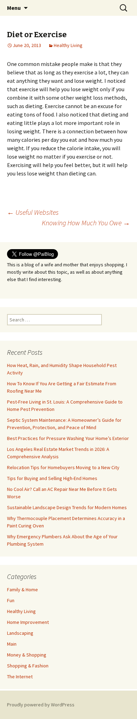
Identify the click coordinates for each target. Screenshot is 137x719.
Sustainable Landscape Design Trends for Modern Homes (67, 507)
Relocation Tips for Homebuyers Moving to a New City (63, 467)
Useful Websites (33, 212)
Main (12, 644)
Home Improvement (28, 622)
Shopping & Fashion (27, 666)
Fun (10, 600)
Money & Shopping (26, 655)
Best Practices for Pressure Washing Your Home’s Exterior (68, 438)
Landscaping (20, 633)
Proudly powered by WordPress (40, 704)
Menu (14, 7)
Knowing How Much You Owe (86, 222)
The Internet (20, 676)
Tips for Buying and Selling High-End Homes (52, 478)
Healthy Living (68, 45)
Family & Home (22, 589)
